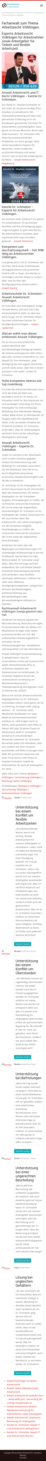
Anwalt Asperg (9, 288)
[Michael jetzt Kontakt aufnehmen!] (7, 955)
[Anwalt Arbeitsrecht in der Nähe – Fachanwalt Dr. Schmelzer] (11, 5)
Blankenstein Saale (28, 1064)
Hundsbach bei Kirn (28, 951)
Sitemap (22, 1455)
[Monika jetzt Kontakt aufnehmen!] (7, 1068)
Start (3, 13)
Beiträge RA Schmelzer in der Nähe (19, 13)
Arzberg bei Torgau (28, 1158)
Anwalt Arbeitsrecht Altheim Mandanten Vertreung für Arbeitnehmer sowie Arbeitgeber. (24, 1410)
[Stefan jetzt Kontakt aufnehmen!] (7, 1162)
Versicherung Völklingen (28, 777)
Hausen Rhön (24, 1267)
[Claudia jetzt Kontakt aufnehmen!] (7, 801)
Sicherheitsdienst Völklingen (17, 793)
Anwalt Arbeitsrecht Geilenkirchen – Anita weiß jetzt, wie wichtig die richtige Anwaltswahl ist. (25, 1399)
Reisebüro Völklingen (29, 785)
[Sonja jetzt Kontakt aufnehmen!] (7, 1271)
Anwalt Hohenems (23, 241)
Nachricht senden (23, 944)
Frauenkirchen (26, 797)
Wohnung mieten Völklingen (17, 780)
